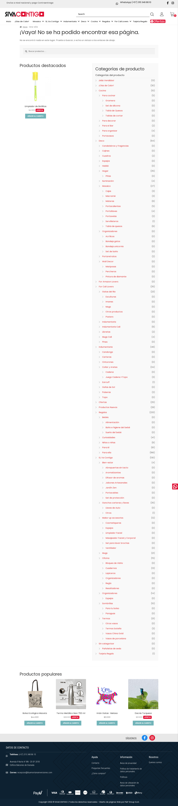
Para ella (106, 452)
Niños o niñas (108, 442)
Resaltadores (112, 588)
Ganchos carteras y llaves (115, 502)
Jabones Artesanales (116, 482)
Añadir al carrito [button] (35, 116)
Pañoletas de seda (111, 648)
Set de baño (112, 251)
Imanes (109, 301)
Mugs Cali (107, 336)
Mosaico (106, 186)
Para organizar (109, 130)
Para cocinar (108, 95)
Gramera (110, 100)
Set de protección (115, 497)
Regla (108, 583)
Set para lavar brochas (117, 543)
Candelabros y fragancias (115, 145)
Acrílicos (110, 236)
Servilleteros (112, 221)
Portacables (112, 492)
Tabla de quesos (114, 226)
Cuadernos (111, 568)
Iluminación (108, 180)
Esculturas (111, 296)
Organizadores (109, 231)
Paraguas (110, 613)
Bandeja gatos (113, 241)
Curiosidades (108, 437)
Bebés (105, 417)
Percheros (111, 271)
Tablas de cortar (114, 115)
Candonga (107, 352)
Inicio (25, 27)
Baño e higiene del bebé (118, 427)
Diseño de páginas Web (110, 802)
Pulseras (106, 392)
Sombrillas (107, 603)
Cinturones (107, 362)
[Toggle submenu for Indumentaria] (79, 21)
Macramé (111, 196)
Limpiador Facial (114, 532)
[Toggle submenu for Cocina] (100, 21)
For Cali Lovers (106, 286)
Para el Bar (107, 125)
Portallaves (111, 211)
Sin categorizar (106, 643)
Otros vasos (112, 623)
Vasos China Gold (114, 633)
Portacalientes (113, 206)
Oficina (105, 558)
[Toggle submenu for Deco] (88, 21)
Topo (105, 397)
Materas (110, 201)
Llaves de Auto (113, 507)
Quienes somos (155, 762)
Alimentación (112, 422)
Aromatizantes (113, 472)
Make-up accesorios (112, 517)
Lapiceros (110, 573)
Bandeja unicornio (115, 246)
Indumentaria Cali (111, 326)
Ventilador (111, 548)
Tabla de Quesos (114, 110)
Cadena (110, 372)
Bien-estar (107, 462)
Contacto (95, 763)
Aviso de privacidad (128, 763)
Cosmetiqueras (113, 522)
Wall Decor (107, 261)
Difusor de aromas (115, 477)
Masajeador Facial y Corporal (121, 538)
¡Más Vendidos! (106, 80)
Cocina (102, 90)
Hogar (105, 170)
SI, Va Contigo (106, 457)
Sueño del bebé (113, 432)
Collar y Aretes (109, 367)
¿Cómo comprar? (99, 773)
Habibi (105, 165)
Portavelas (111, 216)
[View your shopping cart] (172, 14)
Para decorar (109, 120)
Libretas (106, 331)
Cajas (108, 191)
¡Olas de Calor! (106, 85)
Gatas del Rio (109, 291)
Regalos (103, 412)
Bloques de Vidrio (114, 563)
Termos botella (113, 628)
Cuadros (106, 155)
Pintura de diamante (116, 276)
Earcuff (106, 382)
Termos (106, 618)
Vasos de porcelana (116, 638)
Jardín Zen (111, 487)
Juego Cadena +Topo (117, 377)
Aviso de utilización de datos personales (129, 784)
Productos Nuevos (108, 407)
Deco (101, 140)
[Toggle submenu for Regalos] (112, 21)
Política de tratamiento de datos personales (131, 770)
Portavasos (108, 135)
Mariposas (111, 266)
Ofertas (103, 402)
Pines (105, 341)
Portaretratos (109, 256)
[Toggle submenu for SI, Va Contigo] (61, 21)
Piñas (108, 176)
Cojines (105, 150)
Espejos (106, 160)
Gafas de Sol (108, 387)
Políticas (123, 777)
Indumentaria (109, 321)
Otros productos (114, 311)
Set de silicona (113, 105)
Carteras (106, 356)
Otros (108, 512)
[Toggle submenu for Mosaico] (43, 21)
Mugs (108, 306)
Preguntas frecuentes (101, 768)
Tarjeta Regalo (106, 653)
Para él (105, 447)
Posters (109, 316)
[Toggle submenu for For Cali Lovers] (130, 21)
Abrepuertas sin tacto (117, 467)
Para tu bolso (112, 608)
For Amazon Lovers (108, 281)
